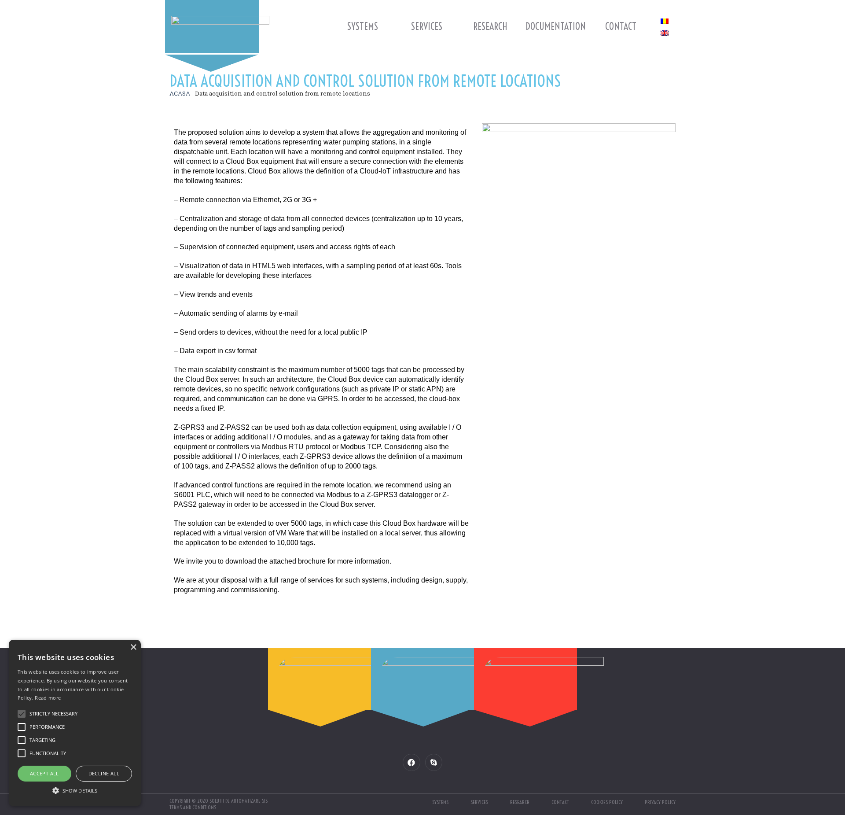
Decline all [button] (103, 773)
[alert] (75, 723)
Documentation (555, 26)
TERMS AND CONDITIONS (192, 807)
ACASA (179, 93)
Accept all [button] (44, 773)
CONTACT (620, 26)
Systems (362, 26)
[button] (75, 790)
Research (490, 26)
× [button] (133, 647)
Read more (48, 697)
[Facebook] (411, 762)
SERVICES (426, 26)
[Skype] (433, 762)
